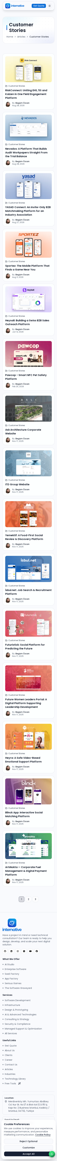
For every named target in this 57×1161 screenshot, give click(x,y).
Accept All (29, 1153)
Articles (21, 36)
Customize (28, 1147)
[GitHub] (5, 951)
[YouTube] (30, 951)
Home (9, 36)
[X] (24, 951)
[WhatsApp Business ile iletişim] (52, 1154)
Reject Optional (29, 1141)
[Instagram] (17, 951)
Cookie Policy (43, 1134)
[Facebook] (36, 951)
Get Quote (38, 5)
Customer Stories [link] (39, 36)
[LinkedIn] (11, 951)
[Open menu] (49, 6)
